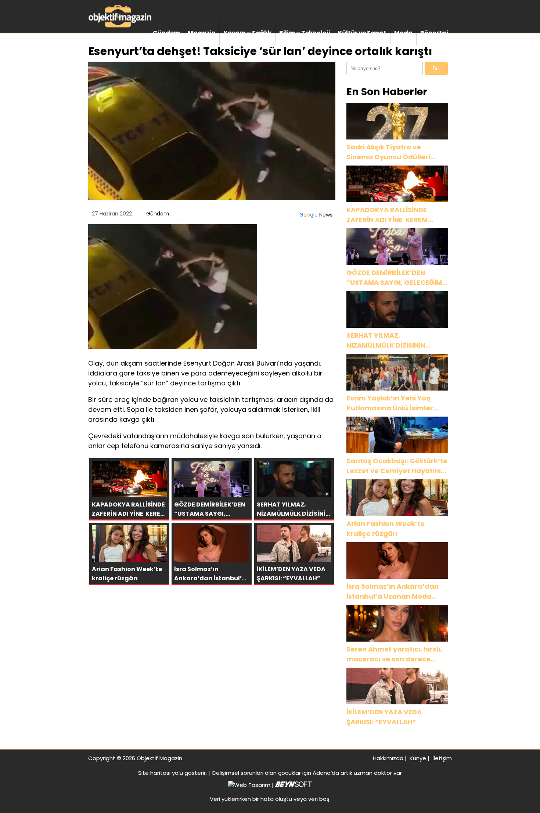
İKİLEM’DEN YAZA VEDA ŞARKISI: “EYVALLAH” (384, 716)
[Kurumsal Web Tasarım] (293, 785)
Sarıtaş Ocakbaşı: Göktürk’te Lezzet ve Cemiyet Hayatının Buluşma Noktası (396, 466)
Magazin (202, 33)
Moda (403, 33)
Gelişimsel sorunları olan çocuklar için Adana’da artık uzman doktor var (307, 773)
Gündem (166, 33)
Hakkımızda (388, 758)
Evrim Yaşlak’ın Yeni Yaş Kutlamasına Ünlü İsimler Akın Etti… (389, 403)
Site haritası (154, 773)
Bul (436, 68)
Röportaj (434, 33)
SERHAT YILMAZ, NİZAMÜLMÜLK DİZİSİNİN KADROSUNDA (385, 340)
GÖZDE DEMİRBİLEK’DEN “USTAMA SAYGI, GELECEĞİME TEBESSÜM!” (396, 277)
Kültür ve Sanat (362, 33)
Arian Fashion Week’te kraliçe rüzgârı (385, 528)
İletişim (442, 758)
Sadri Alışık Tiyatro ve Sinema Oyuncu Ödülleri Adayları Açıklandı (388, 152)
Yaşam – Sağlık (247, 33)
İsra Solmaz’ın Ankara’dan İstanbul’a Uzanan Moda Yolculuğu (392, 591)
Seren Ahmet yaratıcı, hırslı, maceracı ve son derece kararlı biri (394, 654)
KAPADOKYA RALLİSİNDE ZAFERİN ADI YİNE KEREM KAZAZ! (387, 215)
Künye (418, 758)
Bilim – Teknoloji (304, 33)
